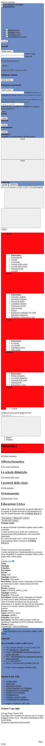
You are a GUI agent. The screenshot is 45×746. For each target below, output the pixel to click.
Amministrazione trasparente (17, 699)
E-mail (27, 92)
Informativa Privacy (14, 686)
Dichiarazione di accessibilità (17, 690)
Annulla (4, 185)
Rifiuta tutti (21, 518)
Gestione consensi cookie (16, 697)
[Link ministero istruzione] (12, 4)
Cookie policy (11, 681)
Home (8, 437)
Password (28, 56)
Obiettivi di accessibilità (15, 693)
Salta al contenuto (8, 2)
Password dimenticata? (10, 61)
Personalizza (6, 518)
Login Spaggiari (23, 102)
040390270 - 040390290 (19, 650)
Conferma (13, 185)
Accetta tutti (10, 521)
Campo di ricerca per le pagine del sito (16, 413)
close (4, 229)
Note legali (10, 684)
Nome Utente (30, 54)
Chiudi (4, 118)
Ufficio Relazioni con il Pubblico (19, 688)
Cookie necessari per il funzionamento (16, 550)
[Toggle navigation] (20, 218)
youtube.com (6, 561)
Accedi (4, 41)
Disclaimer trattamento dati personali (15, 722)
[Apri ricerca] (24, 198)
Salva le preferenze (20, 627)
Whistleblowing (12, 695)
